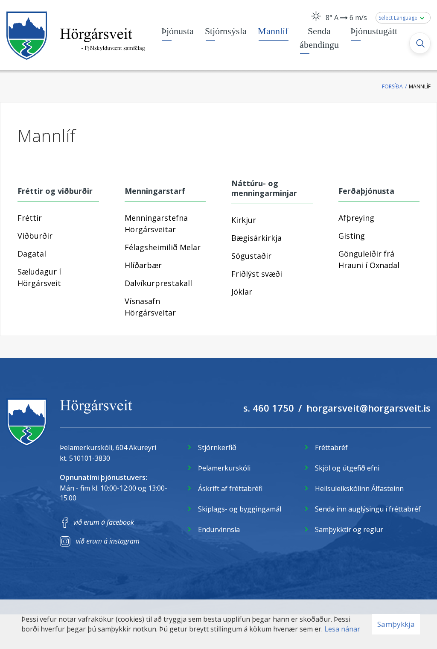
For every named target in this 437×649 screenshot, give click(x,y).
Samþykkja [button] (396, 624)
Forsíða (392, 86)
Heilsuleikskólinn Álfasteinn (359, 488)
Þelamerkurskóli (224, 468)
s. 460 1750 (268, 407)
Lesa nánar (342, 629)
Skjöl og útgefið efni (347, 468)
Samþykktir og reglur (349, 529)
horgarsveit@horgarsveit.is (368, 407)
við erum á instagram (108, 541)
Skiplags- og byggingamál (239, 509)
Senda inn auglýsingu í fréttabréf (368, 509)
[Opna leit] (420, 43)
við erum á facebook (103, 522)
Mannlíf (420, 86)
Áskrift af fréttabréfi (230, 488)
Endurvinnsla (219, 529)
